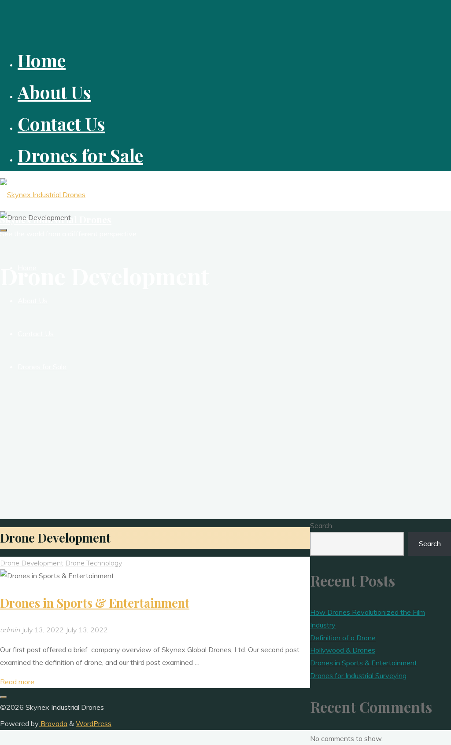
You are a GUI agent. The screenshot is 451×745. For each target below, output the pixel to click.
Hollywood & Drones (342, 650)
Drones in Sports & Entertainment (94, 603)
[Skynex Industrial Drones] (42, 194)
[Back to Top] (3, 697)
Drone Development (31, 562)
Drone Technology (93, 562)
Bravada (53, 723)
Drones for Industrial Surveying (358, 675)
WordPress (93, 723)
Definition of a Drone (343, 637)
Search (321, 525)
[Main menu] (3, 230)
